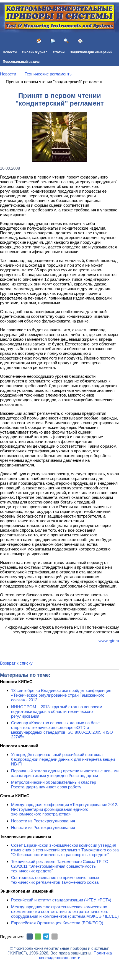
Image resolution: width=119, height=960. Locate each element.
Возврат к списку (16, 663)
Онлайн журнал (35, 52)
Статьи (58, 52)
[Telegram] (46, 936)
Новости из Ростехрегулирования (43, 821)
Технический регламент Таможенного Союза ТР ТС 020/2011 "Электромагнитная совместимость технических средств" (59, 866)
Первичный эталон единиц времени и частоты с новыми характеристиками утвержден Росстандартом (64, 773)
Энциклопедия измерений (91, 52)
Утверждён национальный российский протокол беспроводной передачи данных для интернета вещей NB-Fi (63, 759)
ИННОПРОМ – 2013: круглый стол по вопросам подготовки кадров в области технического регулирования (56, 711)
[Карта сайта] (80, 41)
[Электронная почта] (54, 936)
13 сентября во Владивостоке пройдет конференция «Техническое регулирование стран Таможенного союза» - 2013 (61, 695)
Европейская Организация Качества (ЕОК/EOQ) (57, 922)
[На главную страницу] (39, 41)
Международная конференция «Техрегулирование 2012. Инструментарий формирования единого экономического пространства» (64, 809)
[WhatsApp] (38, 936)
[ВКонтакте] (30, 936)
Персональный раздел (21, 62)
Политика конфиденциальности (75, 955)
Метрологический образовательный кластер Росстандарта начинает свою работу (53, 784)
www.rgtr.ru (109, 640)
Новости (10, 52)
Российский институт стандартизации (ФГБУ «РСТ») (61, 900)
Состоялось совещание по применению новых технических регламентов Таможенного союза (55, 880)
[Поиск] (66, 41)
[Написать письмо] (52, 41)
